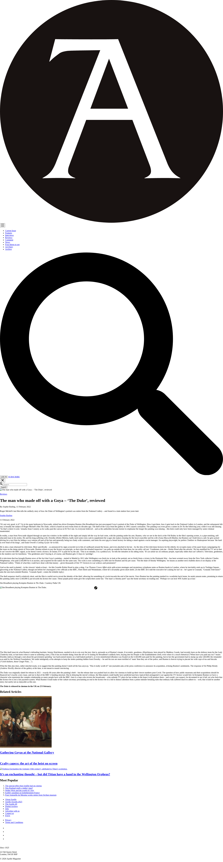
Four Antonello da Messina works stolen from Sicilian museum (30, 795)
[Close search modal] (2, 480)
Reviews (3, 494)
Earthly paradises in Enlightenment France (22, 793)
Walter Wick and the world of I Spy (19, 790)
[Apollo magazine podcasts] (6, 839)
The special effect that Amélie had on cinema (23, 786)
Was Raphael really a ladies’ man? (19, 788)
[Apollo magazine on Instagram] (6, 835)
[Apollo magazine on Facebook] (6, 828)
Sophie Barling (6, 515)
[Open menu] (2, 225)
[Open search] (111, 474)
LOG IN (4, 477)
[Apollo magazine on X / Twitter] (6, 832)
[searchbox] (15, 484)
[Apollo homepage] (111, 111)
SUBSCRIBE (14, 477)
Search (3, 487)
